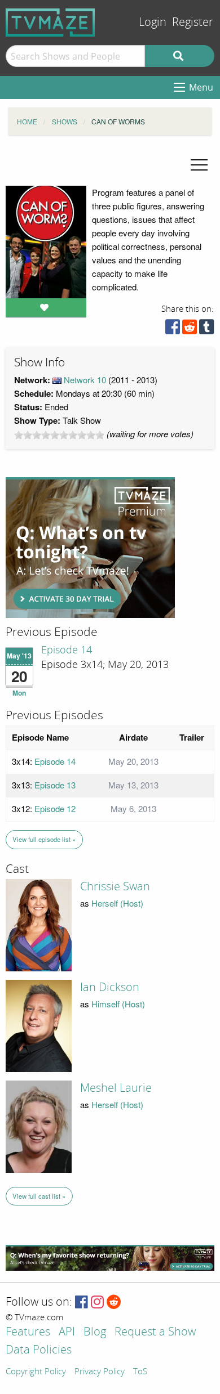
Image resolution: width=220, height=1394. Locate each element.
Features (28, 1332)
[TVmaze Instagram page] (97, 1302)
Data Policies (39, 1350)
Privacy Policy (99, 1372)
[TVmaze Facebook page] (81, 1302)
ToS (140, 1372)
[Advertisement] (90, 547)
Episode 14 (66, 650)
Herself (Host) (117, 903)
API (67, 1332)
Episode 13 (55, 785)
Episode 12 (55, 808)
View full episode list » (44, 839)
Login (152, 22)
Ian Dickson (109, 987)
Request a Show (155, 1332)
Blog (94, 1332)
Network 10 (85, 380)
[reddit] (189, 329)
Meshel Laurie (116, 1088)
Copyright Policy (36, 1372)
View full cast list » (38, 1195)
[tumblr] (206, 329)
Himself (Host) (118, 1004)
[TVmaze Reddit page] (114, 1302)
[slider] (59, 435)
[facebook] (172, 329)
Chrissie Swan (115, 886)
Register (192, 22)
